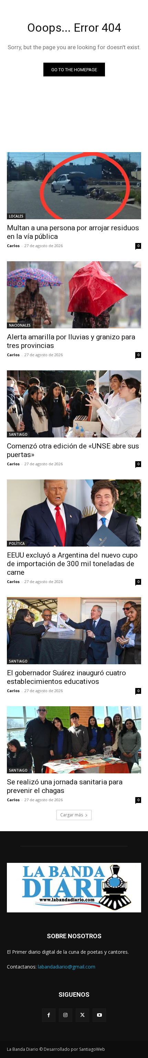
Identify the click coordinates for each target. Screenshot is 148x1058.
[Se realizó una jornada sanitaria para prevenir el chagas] (74, 739)
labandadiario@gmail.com (66, 966)
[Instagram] (65, 1015)
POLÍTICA (17, 543)
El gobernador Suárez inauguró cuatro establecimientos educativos (66, 677)
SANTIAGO (18, 434)
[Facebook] (48, 1015)
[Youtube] (99, 1015)
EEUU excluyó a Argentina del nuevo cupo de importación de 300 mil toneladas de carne (72, 563)
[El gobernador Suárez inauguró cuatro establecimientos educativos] (74, 630)
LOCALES (16, 216)
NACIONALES (20, 325)
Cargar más (71, 815)
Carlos (13, 245)
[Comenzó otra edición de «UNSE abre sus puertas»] (74, 403)
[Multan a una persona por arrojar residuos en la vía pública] (74, 185)
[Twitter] (82, 1015)
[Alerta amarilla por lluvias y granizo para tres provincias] (74, 294)
